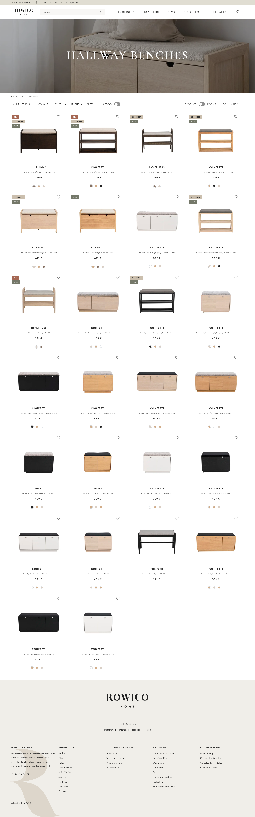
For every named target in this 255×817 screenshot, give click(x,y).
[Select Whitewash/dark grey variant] (219, 186)
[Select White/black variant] (32, 588)
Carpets (62, 791)
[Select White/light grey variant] (150, 266)
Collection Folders (162, 777)
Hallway (15, 96)
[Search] (101, 12)
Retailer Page (207, 753)
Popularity (230, 104)
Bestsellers (192, 11)
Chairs (61, 758)
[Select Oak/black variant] (155, 427)
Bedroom (63, 786)
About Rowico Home (164, 753)
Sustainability (160, 758)
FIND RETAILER (217, 11)
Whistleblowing (114, 762)
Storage (62, 777)
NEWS (171, 11)
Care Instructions (115, 758)
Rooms (211, 104)
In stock (107, 104)
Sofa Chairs (64, 772)
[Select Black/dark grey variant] (100, 186)
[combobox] (69, 12)
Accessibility (112, 767)
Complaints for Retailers (213, 762)
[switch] (117, 104)
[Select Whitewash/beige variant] (43, 186)
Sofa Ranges (65, 767)
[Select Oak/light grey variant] (155, 266)
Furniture (125, 11)
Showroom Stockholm (164, 786)
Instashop (158, 781)
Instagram (109, 729)
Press (155, 772)
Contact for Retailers (211, 758)
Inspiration (151, 11)
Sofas (61, 762)
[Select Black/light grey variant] (219, 347)
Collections (159, 767)
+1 (105, 185)
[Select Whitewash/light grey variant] (160, 266)
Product (190, 104)
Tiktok (148, 729)
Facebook (135, 729)
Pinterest (122, 729)
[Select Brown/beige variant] (34, 186)
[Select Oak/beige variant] (38, 186)
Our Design (159, 762)
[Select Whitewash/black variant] (150, 427)
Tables (61, 753)
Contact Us (111, 753)
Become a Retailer (210, 767)
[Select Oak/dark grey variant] (96, 186)
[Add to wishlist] (58, 116)
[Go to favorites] (238, 12)
